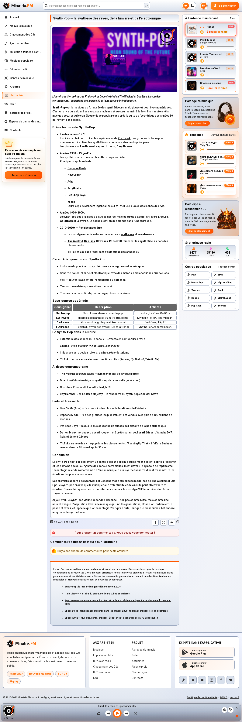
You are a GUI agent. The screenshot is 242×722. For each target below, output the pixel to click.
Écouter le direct (218, 88)
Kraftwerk (124, 138)
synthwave (127, 234)
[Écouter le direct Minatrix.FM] (202, 32)
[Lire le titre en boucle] (99, 713)
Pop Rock (196, 305)
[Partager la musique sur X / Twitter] (163, 522)
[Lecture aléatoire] (134, 713)
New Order (74, 174)
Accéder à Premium (24, 175)
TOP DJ (62, 673)
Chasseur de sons (210, 83)
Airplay (13, 681)
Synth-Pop (59, 107)
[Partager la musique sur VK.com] (171, 522)
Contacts (137, 677)
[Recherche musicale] (146, 5)
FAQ (95, 677)
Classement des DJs (106, 666)
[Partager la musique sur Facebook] (155, 522)
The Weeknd (75, 241)
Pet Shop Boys (76, 195)
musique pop (60, 115)
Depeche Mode (76, 168)
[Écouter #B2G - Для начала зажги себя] (202, 192)
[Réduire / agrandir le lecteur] (235, 707)
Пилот (210, 27)
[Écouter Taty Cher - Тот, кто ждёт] (202, 149)
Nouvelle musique (40, 673)
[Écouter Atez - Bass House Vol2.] (202, 75)
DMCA (223, 697)
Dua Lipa (89, 241)
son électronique (91, 115)
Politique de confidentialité (202, 697)
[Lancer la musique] (117, 713)
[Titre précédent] (108, 713)
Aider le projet (140, 666)
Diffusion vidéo (102, 672)
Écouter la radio (217, 31)
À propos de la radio (143, 649)
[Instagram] (212, 680)
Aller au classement (199, 231)
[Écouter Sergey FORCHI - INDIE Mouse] (202, 47)
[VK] (230, 680)
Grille (135, 655)
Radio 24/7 (16, 673)
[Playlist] (230, 710)
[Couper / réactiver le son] (224, 710)
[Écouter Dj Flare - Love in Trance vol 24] (202, 61)
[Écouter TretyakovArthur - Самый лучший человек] (202, 164)
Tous (233, 18)
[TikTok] (183, 680)
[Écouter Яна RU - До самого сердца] (202, 178)
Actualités (138, 660)
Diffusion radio (102, 660)
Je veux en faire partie (223, 135)
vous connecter (142, 532)
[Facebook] (221, 680)
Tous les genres (227, 266)
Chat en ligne (139, 672)
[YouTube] (202, 680)
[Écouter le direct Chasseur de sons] (202, 88)
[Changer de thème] (189, 6)
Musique (98, 649)
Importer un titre (197, 123)
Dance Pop (197, 282)
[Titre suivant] (126, 713)
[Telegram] (193, 680)
